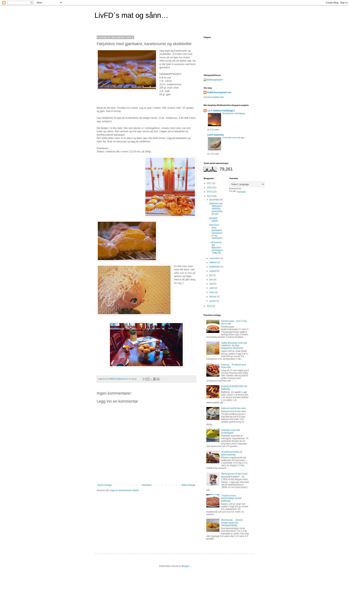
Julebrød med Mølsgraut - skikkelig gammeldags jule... (216, 208)
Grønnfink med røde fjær (233, 138)
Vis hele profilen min (214, 97)
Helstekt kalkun (213, 219)
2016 (209, 187)
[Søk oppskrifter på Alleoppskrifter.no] (213, 79)
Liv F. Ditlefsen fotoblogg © (221, 110)
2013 (209, 306)
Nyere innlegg (105, 485)
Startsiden (147, 485)
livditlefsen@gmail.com (219, 92)
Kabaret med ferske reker (233, 408)
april (211, 288)
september (214, 266)
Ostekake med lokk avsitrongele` (230, 431)
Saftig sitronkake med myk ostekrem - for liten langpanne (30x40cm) (234, 345)
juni (211, 279)
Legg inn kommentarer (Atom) (124, 490)
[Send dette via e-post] (144, 379)
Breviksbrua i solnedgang (233, 113)
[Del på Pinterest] (158, 379)
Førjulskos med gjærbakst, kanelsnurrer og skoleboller (216, 231)
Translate (241, 192)
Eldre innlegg (188, 485)
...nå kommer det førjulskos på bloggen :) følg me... (216, 247)
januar (212, 301)
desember (214, 199)
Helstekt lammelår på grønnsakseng (231, 453)
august (213, 271)
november (214, 258)
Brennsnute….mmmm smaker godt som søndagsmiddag (232, 523)
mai (211, 283)
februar (213, 296)
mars (212, 292)
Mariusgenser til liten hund (234, 474)
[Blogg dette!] (148, 379)
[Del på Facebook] (155, 379)
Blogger (185, 566)
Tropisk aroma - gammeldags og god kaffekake (231, 498)
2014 (209, 196)
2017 (209, 183)
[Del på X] (151, 379)
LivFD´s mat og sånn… (131, 15)
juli (211, 275)
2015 (209, 191)
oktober (213, 262)
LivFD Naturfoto (215, 135)
